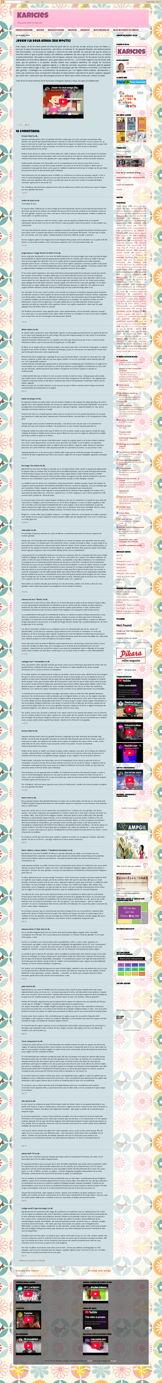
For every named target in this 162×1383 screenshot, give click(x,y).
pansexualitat (137, 294)
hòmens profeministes (133, 267)
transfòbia (133, 339)
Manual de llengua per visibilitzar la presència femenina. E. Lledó (130, 612)
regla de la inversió (131, 324)
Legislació (120, 579)
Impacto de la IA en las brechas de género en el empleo (130, 363)
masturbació (141, 284)
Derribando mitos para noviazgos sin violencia (128, 540)
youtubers (134, 351)
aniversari (123, 213)
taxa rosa (141, 336)
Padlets (119, 189)
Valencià (72, 30)
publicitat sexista (124, 321)
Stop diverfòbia (130, 336)
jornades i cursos (123, 279)
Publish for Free (143, 642)
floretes (129, 265)
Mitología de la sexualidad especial (129, 445)
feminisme (120, 262)
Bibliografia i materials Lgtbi (127, 564)
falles (130, 260)
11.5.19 (24, 723)
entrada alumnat (124, 257)
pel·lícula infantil (132, 296)
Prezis (118, 558)
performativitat (121, 299)
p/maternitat (120, 294)
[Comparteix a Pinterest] (28, 124)
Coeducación (121, 570)
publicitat (142, 316)
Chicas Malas (124, 513)
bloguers (131, 221)
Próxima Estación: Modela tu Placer (129, 522)
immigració (125, 275)
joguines (140, 277)
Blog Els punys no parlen (126, 30)
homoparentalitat (140, 270)
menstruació (141, 287)
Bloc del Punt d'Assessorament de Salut (131, 528)
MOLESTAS (123, 493)
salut (121, 329)
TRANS (119, 338)
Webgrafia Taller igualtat (126, 573)
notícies (138, 289)
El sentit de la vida (126, 422)
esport (119, 260)
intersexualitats (122, 277)
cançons (137, 223)
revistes (143, 326)
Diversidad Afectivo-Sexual (129, 460)
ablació (135, 206)
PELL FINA (122, 428)
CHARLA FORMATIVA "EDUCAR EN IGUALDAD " (131, 463)
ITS (133, 277)
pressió (139, 308)
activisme (119, 211)
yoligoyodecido (125, 468)
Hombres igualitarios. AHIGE (130, 545)
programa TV (120, 316)
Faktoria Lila (124, 491)
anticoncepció (136, 213)
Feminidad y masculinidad (128, 515)
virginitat (141, 349)
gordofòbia (139, 265)
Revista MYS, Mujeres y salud (127, 605)
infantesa (136, 274)
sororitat (119, 336)
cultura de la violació (137, 233)
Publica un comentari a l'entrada (32, 1260)
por (117, 301)
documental (136, 245)
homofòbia (121, 269)
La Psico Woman (126, 405)
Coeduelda (123, 360)
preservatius (126, 308)
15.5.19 (24, 790)
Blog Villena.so (101, 30)
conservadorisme (139, 228)
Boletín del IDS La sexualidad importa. (128, 601)
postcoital (120, 304)
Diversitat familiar (137, 241)
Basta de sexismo (126, 497)
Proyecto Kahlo (125, 432)
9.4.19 (24, 458)
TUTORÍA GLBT (125, 507)
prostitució (132, 316)
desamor (140, 235)
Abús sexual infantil (134, 208)
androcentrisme (140, 211)
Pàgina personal (24, 30)
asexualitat (120, 216)
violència (119, 346)
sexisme (120, 331)
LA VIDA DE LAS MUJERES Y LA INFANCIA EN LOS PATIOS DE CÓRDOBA (130, 399)
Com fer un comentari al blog (128, 173)
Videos (119, 582)
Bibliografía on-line (123, 561)
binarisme (136, 218)
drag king (120, 247)
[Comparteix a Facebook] (26, 124)
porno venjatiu (127, 301)
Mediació (85, 30)
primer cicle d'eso (127, 311)
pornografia (139, 301)
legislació (139, 279)
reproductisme (133, 326)
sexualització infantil (135, 334)
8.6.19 (24, 1033)
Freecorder (131, 721)
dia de (120, 237)
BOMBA (122, 448)
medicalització (126, 287)
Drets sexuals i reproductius (127, 597)
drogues (133, 248)
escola (141, 258)
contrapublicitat (127, 230)
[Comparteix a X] (23, 124)
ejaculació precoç (123, 255)
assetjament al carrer (135, 216)
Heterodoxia (124, 385)
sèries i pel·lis (134, 328)
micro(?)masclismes (126, 289)
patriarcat (120, 296)
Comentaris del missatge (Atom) (41, 1276)
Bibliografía (121, 567)
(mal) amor (121, 206)
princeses (139, 314)
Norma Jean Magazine (128, 438)
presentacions (140, 306)
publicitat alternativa (131, 319)
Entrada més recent (27, 1270)
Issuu (128, 642)
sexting (132, 331)
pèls (142, 296)
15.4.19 (24, 522)
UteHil (89, 1361)
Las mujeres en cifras (125, 608)
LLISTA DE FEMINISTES (125, 185)
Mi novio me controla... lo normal (129, 479)
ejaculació (139, 253)
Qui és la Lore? (125, 426)
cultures (123, 235)
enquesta (139, 255)
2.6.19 (24, 842)
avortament (120, 218)
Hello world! (123, 440)
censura (119, 226)
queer (141, 321)
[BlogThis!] (21, 124)
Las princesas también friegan (131, 452)
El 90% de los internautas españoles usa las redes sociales (128, 533)
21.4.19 (24, 654)
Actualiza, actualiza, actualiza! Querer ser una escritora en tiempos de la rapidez (130, 484)
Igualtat (142, 272)
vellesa (130, 341)
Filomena (119, 265)
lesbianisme (121, 282)
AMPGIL (128, 211)
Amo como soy (124, 434)
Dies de (119, 555)
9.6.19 (24, 1093)
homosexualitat (126, 272)
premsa (130, 306)
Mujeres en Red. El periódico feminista (130, 369)
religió (123, 326)
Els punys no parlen (127, 420)
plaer (131, 299)
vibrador (129, 344)
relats (143, 323)
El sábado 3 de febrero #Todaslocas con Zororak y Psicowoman (129, 472)
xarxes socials (122, 351)
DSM (141, 248)
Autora (40, 30)
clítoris (129, 225)
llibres (139, 282)
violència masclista (137, 346)
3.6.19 (24, 921)
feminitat (136, 262)
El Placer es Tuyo (126, 519)
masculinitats (122, 284)
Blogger (113, 1361)
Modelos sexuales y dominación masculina (131, 388)
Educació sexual (56, 30)
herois (118, 267)
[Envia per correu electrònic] (19, 124)
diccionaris (137, 238)
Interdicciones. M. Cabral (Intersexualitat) (126, 593)
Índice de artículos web (125, 576)
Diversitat (121, 240)
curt (130, 235)
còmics (140, 226)
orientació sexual (136, 292)
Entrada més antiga (99, 1270)
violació (139, 344)
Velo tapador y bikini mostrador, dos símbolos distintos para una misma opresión (131, 501)
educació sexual (124, 250)
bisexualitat (120, 221)
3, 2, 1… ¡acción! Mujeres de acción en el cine (129, 455)
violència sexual (127, 349)
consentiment (121, 228)
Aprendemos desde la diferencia (128, 394)
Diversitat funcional (124, 243)
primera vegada (123, 314)
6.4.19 (24, 391)
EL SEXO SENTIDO (125, 509)
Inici (63, 1270)
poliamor (141, 299)
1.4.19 (24, 193)
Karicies (32, 16)
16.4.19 (24, 592)
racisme (119, 324)
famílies (140, 260)
